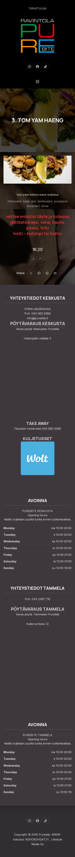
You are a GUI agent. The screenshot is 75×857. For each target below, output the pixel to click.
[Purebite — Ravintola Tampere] (37, 36)
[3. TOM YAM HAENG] (37, 170)
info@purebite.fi (37, 318)
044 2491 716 (41, 599)
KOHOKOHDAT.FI (37, 839)
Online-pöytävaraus (37, 308)
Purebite (44, 834)
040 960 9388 (41, 313)
